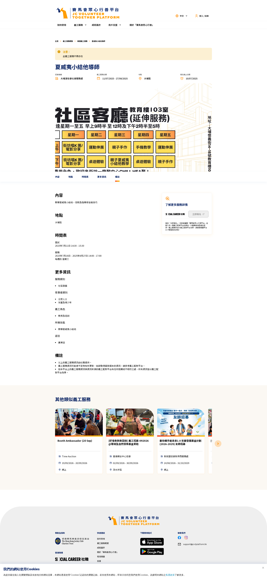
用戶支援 (112, 25)
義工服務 (78, 25)
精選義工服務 (82, 41)
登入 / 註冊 (204, 15)
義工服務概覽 (68, 41)
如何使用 (61, 25)
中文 (182, 15)
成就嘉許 (96, 25)
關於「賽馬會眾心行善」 (142, 25)
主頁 (56, 41)
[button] (212, 443)
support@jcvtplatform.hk (195, 544)
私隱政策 (170, 575)
